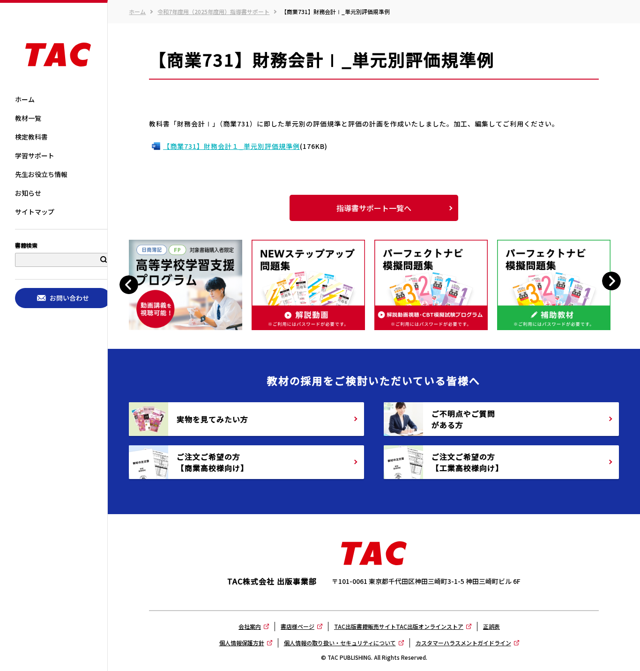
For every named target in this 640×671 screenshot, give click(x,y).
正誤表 (491, 626)
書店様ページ (297, 626)
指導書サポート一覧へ (373, 208)
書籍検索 (26, 246)
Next (611, 281)
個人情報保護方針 (241, 643)
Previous (130, 284)
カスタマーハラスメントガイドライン (463, 643)
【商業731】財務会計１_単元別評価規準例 (231, 146)
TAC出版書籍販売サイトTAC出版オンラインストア (398, 626)
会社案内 (249, 626)
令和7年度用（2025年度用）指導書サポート (213, 12)
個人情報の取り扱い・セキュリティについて (340, 643)
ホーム (137, 12)
